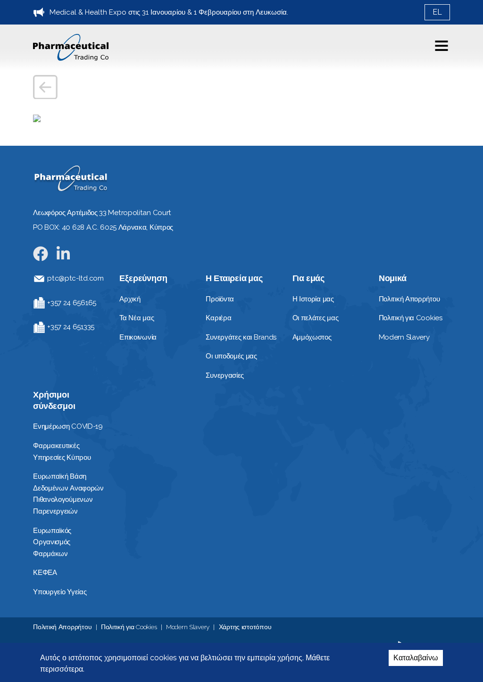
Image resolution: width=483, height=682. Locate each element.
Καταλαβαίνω (415, 657)
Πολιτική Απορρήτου (62, 627)
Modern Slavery (187, 627)
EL (437, 12)
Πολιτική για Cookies (129, 627)
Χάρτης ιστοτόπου (245, 627)
